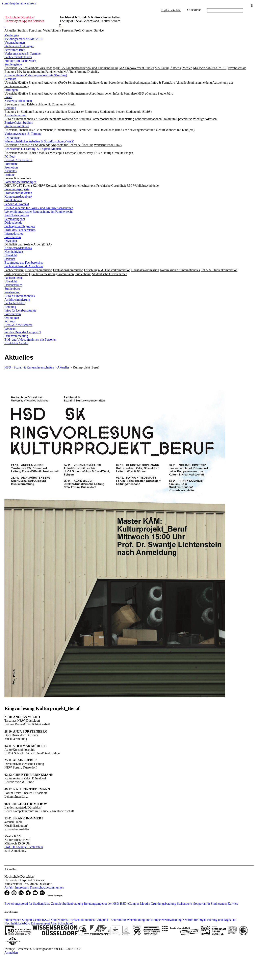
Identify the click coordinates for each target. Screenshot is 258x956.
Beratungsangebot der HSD (101, 903)
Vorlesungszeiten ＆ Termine (22, 133)
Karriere (233, 903)
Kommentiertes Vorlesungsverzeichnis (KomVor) (35, 75)
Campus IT (103, 919)
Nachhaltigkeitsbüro (17, 923)
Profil (77, 30)
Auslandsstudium (15, 115)
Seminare (10, 79)
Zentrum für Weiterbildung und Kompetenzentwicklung (146, 919)
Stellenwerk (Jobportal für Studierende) (202, 903)
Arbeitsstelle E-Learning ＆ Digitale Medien (32, 149)
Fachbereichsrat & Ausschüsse (23, 266)
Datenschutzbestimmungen (47, 887)
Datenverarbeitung (16, 336)
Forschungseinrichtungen (20, 182)
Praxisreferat (12, 292)
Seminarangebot (14, 219)
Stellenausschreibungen (19, 46)
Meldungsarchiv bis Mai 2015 (23, 39)
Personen (68, 30)
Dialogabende (13, 222)
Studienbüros (59, 919)
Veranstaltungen (14, 42)
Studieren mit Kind (16, 126)
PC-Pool (9, 156)
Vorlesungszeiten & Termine (22, 53)
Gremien (87, 30)
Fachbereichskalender (18, 57)
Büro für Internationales (19, 296)
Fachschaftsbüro (14, 303)
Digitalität (10, 240)
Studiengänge (13, 64)
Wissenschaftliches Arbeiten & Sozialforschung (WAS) (39, 141)
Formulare (11, 163)
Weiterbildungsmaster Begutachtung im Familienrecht (38, 211)
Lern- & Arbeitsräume (18, 160)
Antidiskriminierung (17, 299)
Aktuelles (10, 30)
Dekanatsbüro (13, 285)
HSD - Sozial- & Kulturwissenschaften (29, 367)
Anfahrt (9, 887)
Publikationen (13, 200)
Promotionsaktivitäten (18, 193)
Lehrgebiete (12, 137)
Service (99, 30)
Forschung (35, 30)
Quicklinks (194, 10)
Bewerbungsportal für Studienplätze (27, 903)
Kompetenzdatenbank (18, 196)
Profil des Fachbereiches (19, 230)
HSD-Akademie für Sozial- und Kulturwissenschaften (38, 208)
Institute (9, 174)
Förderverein (12, 237)
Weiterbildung (52, 30)
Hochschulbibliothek (81, 919)
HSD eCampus (129, 903)
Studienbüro (12, 288)
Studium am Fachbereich (20, 60)
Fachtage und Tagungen (19, 226)
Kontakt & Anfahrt (16, 343)
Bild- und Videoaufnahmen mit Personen (30, 339)
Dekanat (9, 259)
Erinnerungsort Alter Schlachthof (52, 923)
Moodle (145, 903)
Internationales (13, 233)
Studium (22, 30)
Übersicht (10, 255)
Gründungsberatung (163, 903)
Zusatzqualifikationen (18, 100)
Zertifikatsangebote (16, 215)
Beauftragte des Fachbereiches (23, 262)
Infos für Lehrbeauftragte (20, 310)
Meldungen (11, 35)
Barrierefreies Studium (18, 122)
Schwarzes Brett (14, 50)
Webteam (10, 328)
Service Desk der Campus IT (22, 332)
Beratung (10, 108)
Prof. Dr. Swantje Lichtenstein (23, 847)
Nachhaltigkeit (13, 251)
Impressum (22, 887)
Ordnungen (11, 317)
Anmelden (11, 952)
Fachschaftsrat (13, 277)
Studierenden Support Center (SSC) (27, 919)
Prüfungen (11, 90)
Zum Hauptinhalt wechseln (19, 3)
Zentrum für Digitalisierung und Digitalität (209, 919)
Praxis (8, 97)
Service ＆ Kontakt (16, 204)
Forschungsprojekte (16, 189)
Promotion (11, 167)
